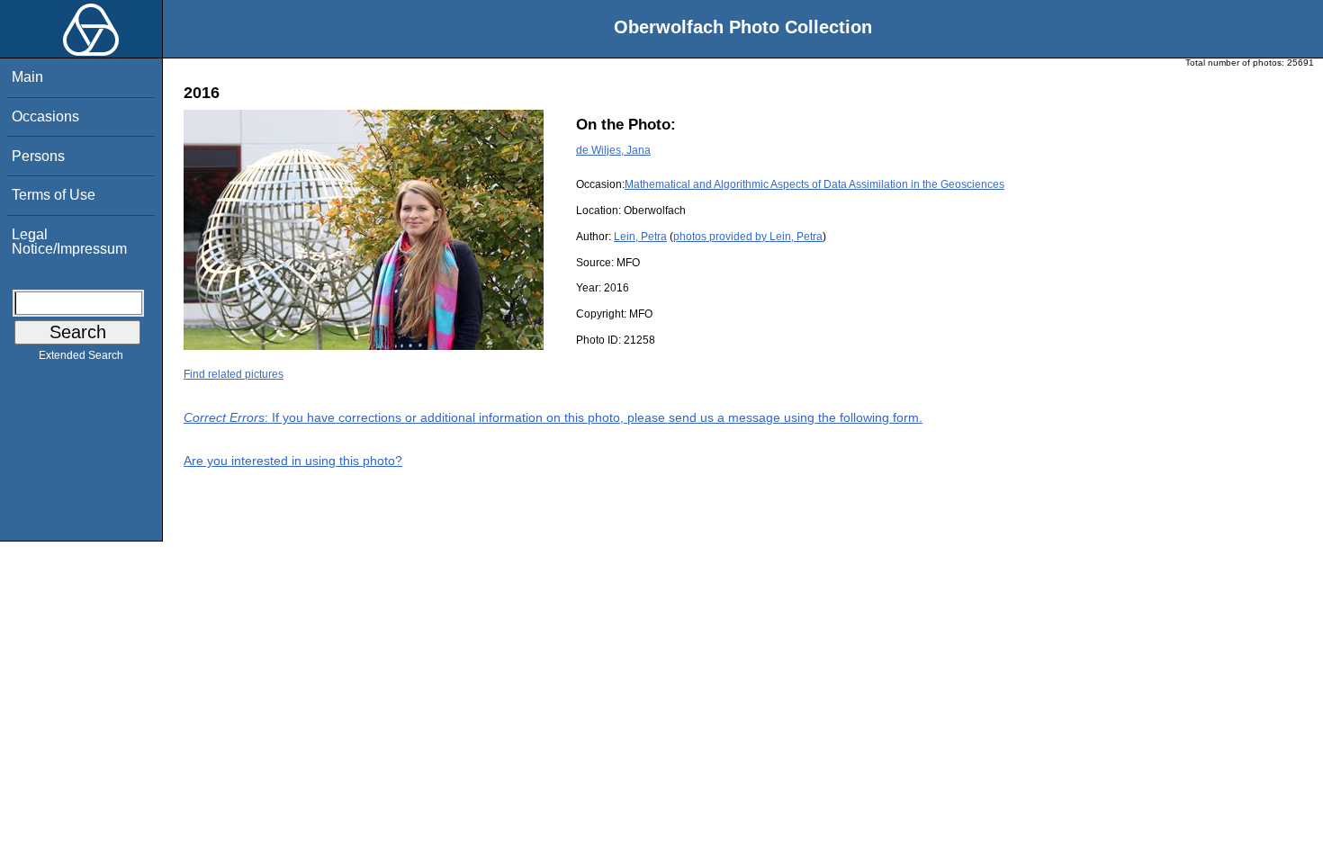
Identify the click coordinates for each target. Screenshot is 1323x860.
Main (27, 77)
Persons (38, 156)
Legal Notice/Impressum (69, 241)
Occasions (45, 116)
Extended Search (81, 355)
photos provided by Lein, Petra (748, 236)
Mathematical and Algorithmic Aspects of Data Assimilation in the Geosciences (814, 184)
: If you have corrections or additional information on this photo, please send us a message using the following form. (553, 417)
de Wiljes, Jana (613, 150)
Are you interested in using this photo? (293, 460)
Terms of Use (53, 194)
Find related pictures (234, 374)
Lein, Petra (640, 236)
